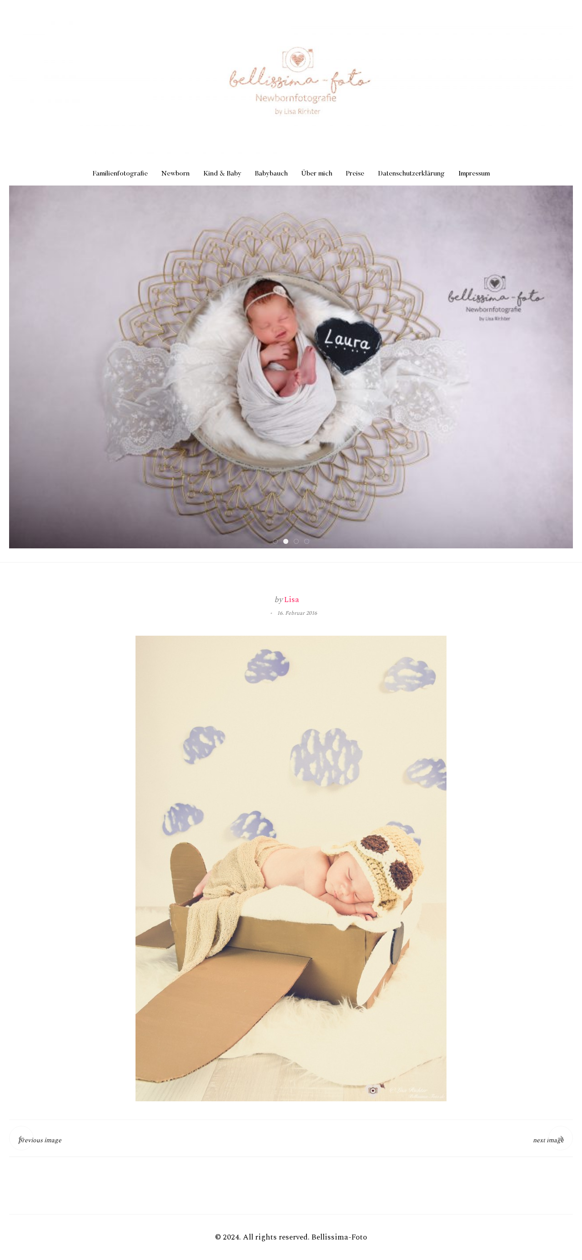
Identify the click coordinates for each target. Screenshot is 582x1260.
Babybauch (271, 174)
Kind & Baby (222, 174)
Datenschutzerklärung (411, 174)
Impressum (474, 174)
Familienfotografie (120, 174)
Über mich (316, 174)
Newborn (175, 174)
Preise (355, 174)
